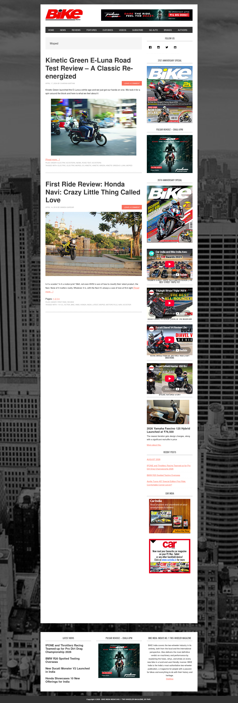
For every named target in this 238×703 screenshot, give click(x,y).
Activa (67, 304)
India (89, 304)
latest (95, 304)
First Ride (62, 302)
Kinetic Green (98, 165)
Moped (129, 165)
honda (83, 304)
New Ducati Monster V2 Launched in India (67, 670)
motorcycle (112, 304)
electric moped (74, 165)
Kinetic (88, 165)
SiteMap (169, 678)
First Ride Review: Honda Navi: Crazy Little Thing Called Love (92, 191)
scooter (127, 304)
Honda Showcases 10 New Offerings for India (62, 679)
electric (62, 165)
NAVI (120, 304)
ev (83, 165)
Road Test (86, 162)
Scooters (96, 162)
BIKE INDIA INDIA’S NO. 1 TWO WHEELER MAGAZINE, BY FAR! (126, 699)
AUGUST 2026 (153, 459)
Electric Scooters (66, 162)
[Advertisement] (167, 596)
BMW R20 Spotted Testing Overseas (163, 475)
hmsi (77, 304)
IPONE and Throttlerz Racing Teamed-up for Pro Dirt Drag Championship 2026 (64, 648)
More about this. (154, 444)
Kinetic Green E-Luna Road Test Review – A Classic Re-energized (89, 67)
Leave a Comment (132, 83)
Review (70, 302)
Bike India (64, 14)
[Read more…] (52, 159)
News (78, 162)
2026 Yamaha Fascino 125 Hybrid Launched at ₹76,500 (168, 430)
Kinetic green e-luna (115, 165)
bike (73, 304)
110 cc (60, 304)
